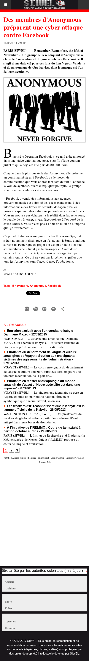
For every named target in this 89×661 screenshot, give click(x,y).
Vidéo (8, 608)
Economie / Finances (75, 457)
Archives (10, 588)
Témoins (10, 628)
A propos (10, 621)
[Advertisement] (42, 517)
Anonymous (38, 285)
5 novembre (20, 285)
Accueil (9, 582)
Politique (32, 457)
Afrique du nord (19, 457)
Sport (53, 457)
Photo (8, 601)
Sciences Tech (45, 462)
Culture (60, 457)
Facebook (54, 285)
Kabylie (7, 457)
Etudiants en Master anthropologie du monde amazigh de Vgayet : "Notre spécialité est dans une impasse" (41, 384)
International (43, 457)
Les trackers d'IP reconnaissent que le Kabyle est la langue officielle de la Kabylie (43, 407)
